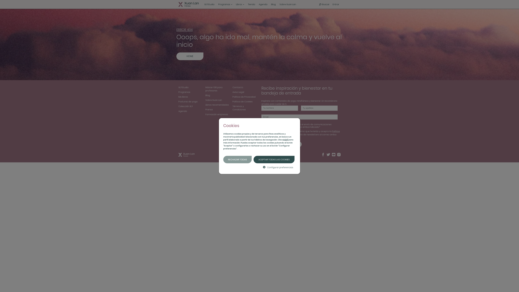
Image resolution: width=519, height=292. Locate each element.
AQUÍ (285, 139)
